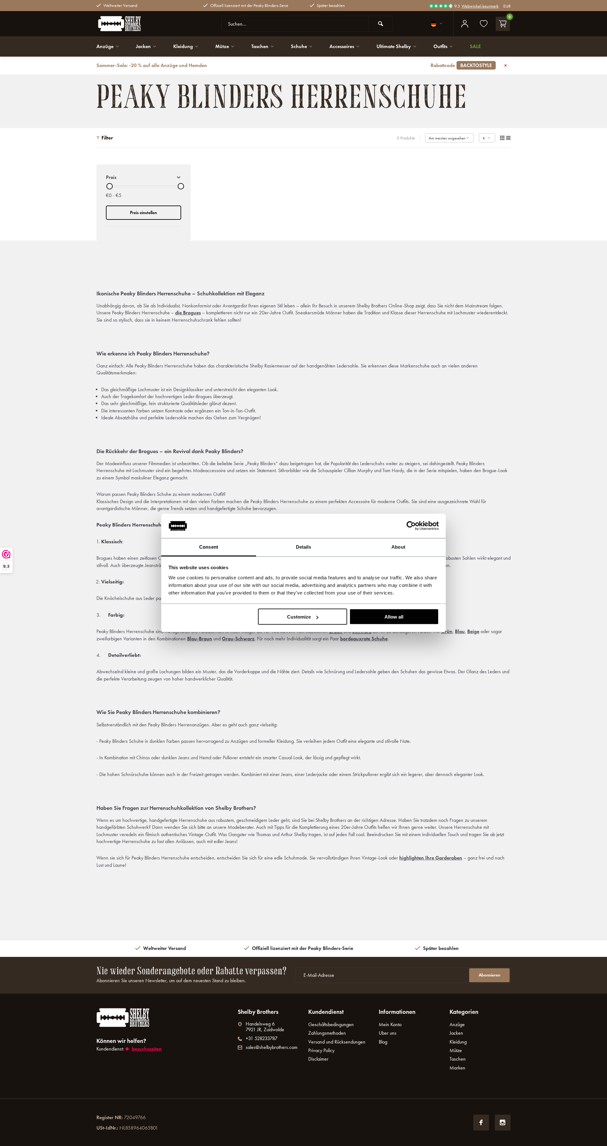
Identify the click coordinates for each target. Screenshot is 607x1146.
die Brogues (188, 313)
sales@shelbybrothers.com (271, 1047)
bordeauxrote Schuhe (364, 639)
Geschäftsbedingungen (331, 1024)
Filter (107, 138)
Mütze (222, 46)
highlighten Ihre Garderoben (430, 858)
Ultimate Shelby (394, 46)
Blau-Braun (199, 639)
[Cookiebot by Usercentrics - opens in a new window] (411, 526)
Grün (446, 631)
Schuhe (299, 46)
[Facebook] (481, 1123)
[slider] (109, 186)
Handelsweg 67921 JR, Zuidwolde (265, 1026)
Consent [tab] (208, 546)
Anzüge (104, 46)
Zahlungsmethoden (327, 1033)
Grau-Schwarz (238, 639)
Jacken (143, 46)
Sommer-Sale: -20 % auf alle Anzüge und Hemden (294, 65)
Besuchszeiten (147, 1049)
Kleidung (183, 46)
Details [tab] (303, 546)
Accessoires (341, 46)
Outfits (440, 46)
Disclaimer (318, 1059)
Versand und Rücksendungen (336, 1042)
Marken (457, 1068)
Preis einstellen (143, 212)
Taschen (259, 46)
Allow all (393, 616)
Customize (299, 616)
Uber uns (387, 1033)
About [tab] (398, 546)
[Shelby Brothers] (134, 23)
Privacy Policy (321, 1050)
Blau (460, 631)
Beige (473, 631)
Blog (383, 1042)
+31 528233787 (262, 1038)
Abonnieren (489, 975)
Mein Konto (390, 1024)
